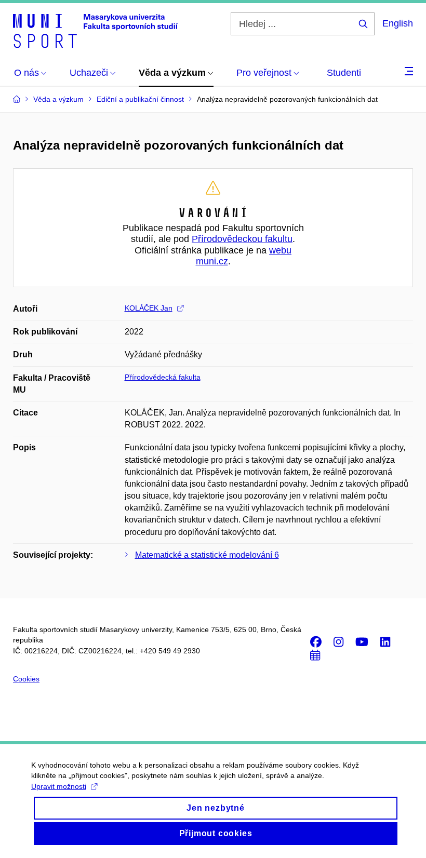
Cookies (26, 679)
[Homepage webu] (95, 30)
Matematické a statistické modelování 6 (207, 555)
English (397, 23)
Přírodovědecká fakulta (163, 377)
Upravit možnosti (58, 786)
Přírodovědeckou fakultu (242, 239)
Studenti (344, 73)
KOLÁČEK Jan (148, 308)
